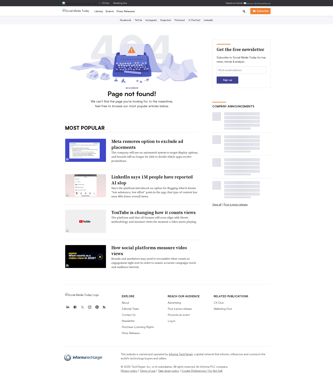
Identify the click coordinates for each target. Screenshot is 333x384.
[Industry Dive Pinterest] (97, 307)
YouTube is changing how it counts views (153, 212)
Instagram (151, 20)
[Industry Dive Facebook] (75, 307)
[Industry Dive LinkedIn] (67, 307)
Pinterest (180, 20)
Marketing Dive (120, 3)
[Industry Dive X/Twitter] (82, 307)
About (125, 302)
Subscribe (262, 10)
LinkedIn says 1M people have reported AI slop (152, 180)
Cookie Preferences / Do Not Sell (201, 371)
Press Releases (126, 11)
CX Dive (105, 3)
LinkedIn (208, 20)
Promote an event (179, 315)
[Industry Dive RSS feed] (104, 307)
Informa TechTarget (181, 354)
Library (99, 11)
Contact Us (128, 315)
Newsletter (128, 321)
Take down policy (168, 371)
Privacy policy (129, 371)
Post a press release (236, 204)
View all (216, 204)
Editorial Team (130, 308)
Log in (171, 321)
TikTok (138, 20)
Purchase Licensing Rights (138, 327)
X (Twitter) (194, 20)
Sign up (227, 79)
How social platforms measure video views (149, 251)
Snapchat (165, 20)
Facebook (125, 20)
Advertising (174, 302)
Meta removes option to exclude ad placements (147, 144)
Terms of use (148, 371)
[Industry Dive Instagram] (89, 307)
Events (110, 11)
